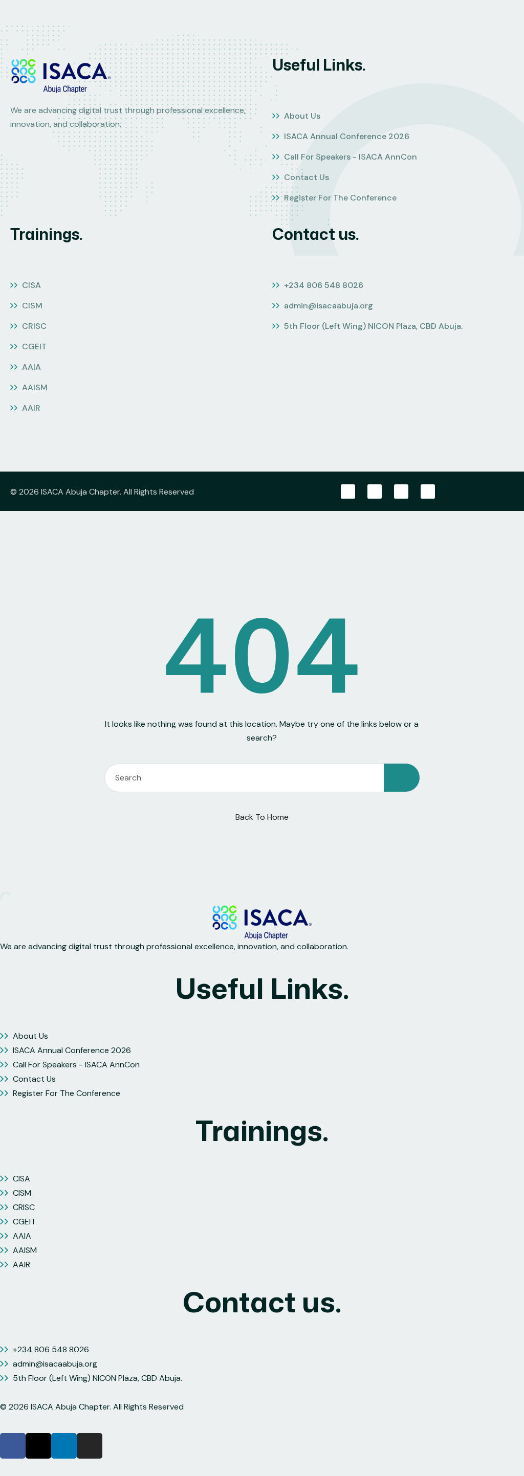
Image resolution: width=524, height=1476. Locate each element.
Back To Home (262, 817)
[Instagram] (428, 491)
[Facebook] (348, 491)
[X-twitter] (374, 491)
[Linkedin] (401, 491)
